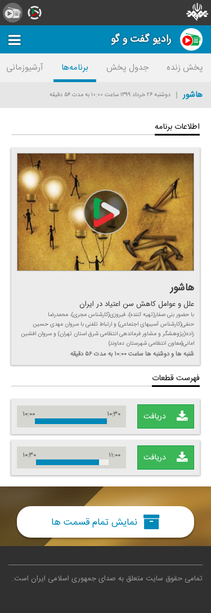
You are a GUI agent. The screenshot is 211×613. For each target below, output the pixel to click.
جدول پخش (127, 68)
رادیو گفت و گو (141, 39)
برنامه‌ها (74, 68)
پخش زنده (185, 68)
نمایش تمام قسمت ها (95, 522)
